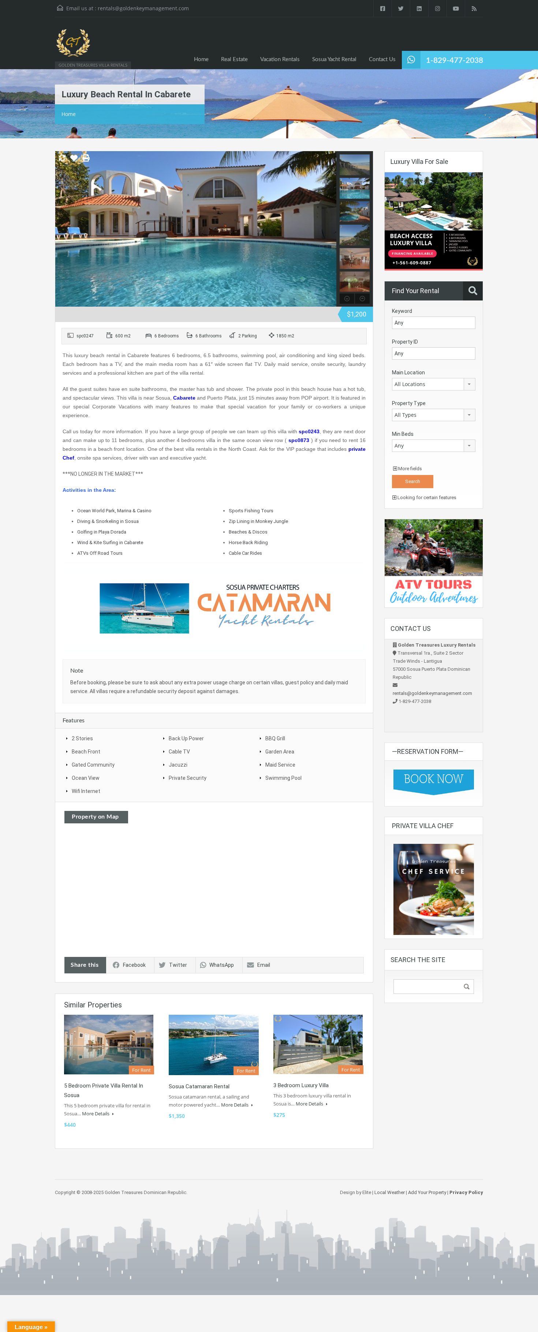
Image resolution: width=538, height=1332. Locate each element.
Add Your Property (427, 1192)
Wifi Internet (86, 791)
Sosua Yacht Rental (334, 59)
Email (263, 965)
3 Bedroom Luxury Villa (301, 1085)
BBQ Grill (275, 738)
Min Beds (403, 434)
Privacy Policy (466, 1192)
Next (330, 229)
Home (201, 59)
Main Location (408, 372)
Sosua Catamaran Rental (199, 1086)
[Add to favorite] (74, 161)
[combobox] (433, 384)
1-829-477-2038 (454, 60)
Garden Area (279, 752)
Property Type (409, 403)
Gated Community (93, 765)
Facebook (134, 965)
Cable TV (179, 752)
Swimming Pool (283, 778)
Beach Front (86, 752)
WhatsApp (221, 965)
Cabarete (184, 398)
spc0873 (298, 440)
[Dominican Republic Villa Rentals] (73, 46)
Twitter (178, 965)
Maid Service (280, 765)
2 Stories (82, 738)
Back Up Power (186, 738)
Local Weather (389, 1192)
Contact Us (382, 59)
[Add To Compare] (62, 158)
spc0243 (309, 431)
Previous (61, 229)
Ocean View (86, 778)
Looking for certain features (426, 497)
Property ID (405, 342)
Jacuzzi (178, 765)
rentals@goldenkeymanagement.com (143, 8)
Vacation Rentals (280, 59)
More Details (96, 1113)
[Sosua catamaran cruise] (214, 608)
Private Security (187, 778)
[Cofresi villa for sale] (434, 221)
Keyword (402, 311)
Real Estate (234, 59)
